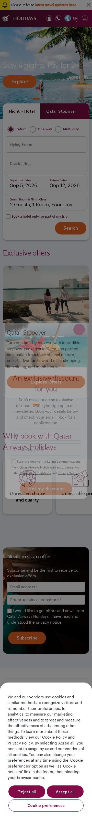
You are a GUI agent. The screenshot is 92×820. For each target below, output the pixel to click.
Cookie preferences (46, 805)
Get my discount (46, 488)
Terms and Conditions (35, 473)
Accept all (65, 791)
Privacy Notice (68, 473)
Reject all (27, 791)
